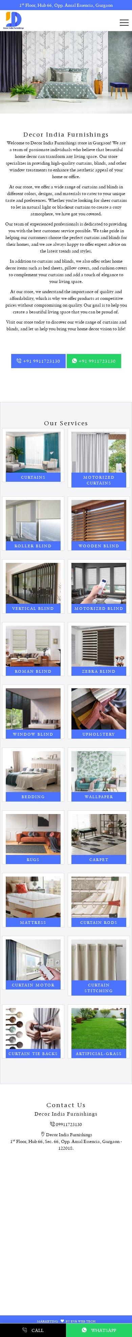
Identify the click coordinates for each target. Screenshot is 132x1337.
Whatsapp (103, 1330)
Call (37, 1330)
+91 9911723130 (41, 361)
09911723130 (68, 1124)
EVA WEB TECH (83, 1321)
